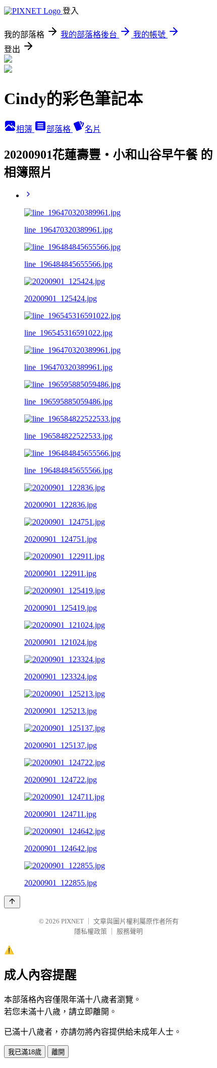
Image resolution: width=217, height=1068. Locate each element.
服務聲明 (130, 931)
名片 (93, 129)
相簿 (25, 129)
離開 (58, 1052)
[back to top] (12, 902)
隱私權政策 (90, 931)
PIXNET (72, 921)
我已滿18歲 (24, 1052)
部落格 (59, 129)
